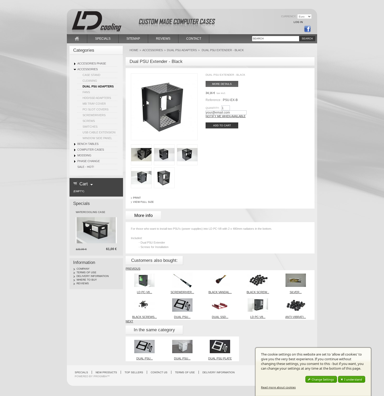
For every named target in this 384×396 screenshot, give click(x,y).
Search (307, 38)
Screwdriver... (182, 292)
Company (83, 268)
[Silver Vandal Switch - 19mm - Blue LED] (296, 271)
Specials (81, 203)
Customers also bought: (154, 260)
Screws (89, 120)
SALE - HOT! (85, 166)
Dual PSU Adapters (98, 86)
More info (143, 215)
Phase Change (88, 161)
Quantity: (212, 108)
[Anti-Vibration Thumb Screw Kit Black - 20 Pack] (296, 296)
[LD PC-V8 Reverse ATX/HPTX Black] (258, 296)
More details (222, 83)
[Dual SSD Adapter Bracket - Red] (220, 296)
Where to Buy (87, 279)
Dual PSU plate (220, 358)
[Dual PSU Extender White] (182, 338)
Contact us (159, 372)
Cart (83, 183)
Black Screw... (258, 292)
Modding (84, 155)
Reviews (83, 283)
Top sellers (134, 372)
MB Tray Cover (94, 103)
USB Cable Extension (99, 132)
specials (102, 38)
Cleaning (90, 80)
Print (137, 197)
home (77, 38)
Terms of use (86, 272)
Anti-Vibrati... (295, 316)
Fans (86, 92)
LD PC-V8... (144, 292)
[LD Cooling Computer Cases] (103, 18)
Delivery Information (93, 276)
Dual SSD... (220, 316)
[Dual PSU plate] (220, 338)
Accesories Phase (91, 63)
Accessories (87, 69)
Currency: (288, 16)
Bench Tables (87, 143)
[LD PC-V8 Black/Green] (144, 271)
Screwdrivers (94, 115)
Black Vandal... (220, 292)
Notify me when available (226, 116)
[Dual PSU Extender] (141, 145)
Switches (90, 126)
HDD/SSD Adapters (97, 97)
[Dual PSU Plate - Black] (182, 296)
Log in (298, 22)
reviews (163, 38)
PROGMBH (100, 376)
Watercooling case (90, 212)
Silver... (296, 292)
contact (193, 38)
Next (129, 321)
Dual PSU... (182, 316)
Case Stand (91, 74)
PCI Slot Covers (95, 109)
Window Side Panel (97, 138)
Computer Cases (90, 149)
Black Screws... (144, 316)
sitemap (133, 38)
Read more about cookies (278, 387)
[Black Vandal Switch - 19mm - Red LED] (220, 271)
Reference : (214, 100)
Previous (133, 268)
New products (106, 372)
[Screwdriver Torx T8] (182, 271)
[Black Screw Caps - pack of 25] (258, 271)
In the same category (154, 329)
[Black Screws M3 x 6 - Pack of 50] (144, 296)
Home (134, 50)
